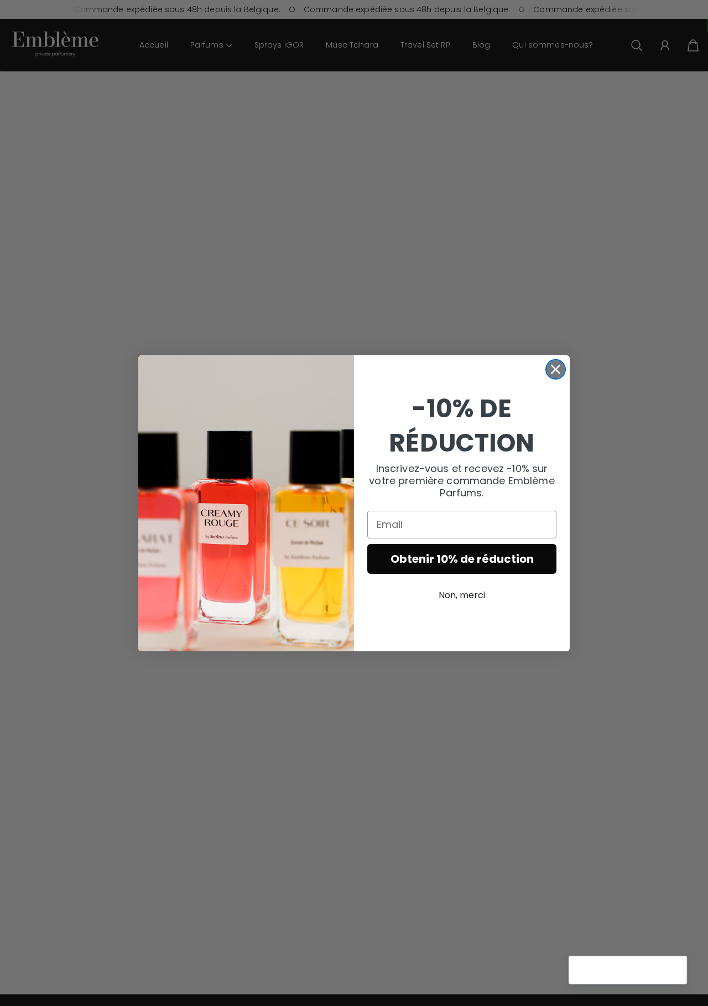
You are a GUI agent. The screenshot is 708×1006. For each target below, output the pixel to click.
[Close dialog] (555, 369)
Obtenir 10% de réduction (462, 559)
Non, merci (462, 595)
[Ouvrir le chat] (672, 970)
